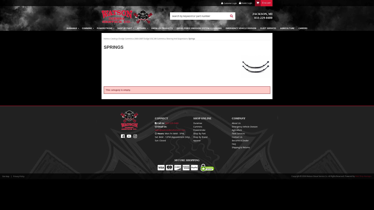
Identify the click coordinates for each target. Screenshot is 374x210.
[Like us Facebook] (123, 136)
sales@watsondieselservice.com (170, 130)
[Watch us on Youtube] (129, 136)
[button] (202, 16)
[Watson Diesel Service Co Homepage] (127, 16)
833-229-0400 (262, 16)
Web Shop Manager (363, 176)
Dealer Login (246, 3)
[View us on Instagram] (135, 136)
